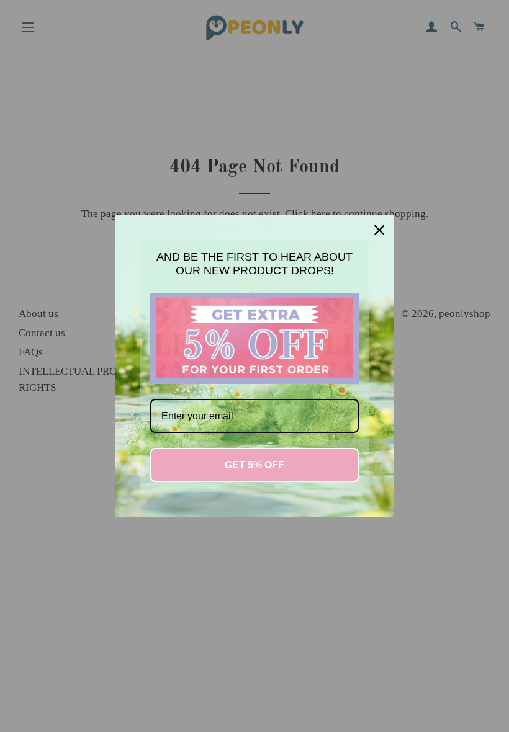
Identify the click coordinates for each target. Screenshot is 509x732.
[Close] (379, 230)
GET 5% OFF (254, 465)
